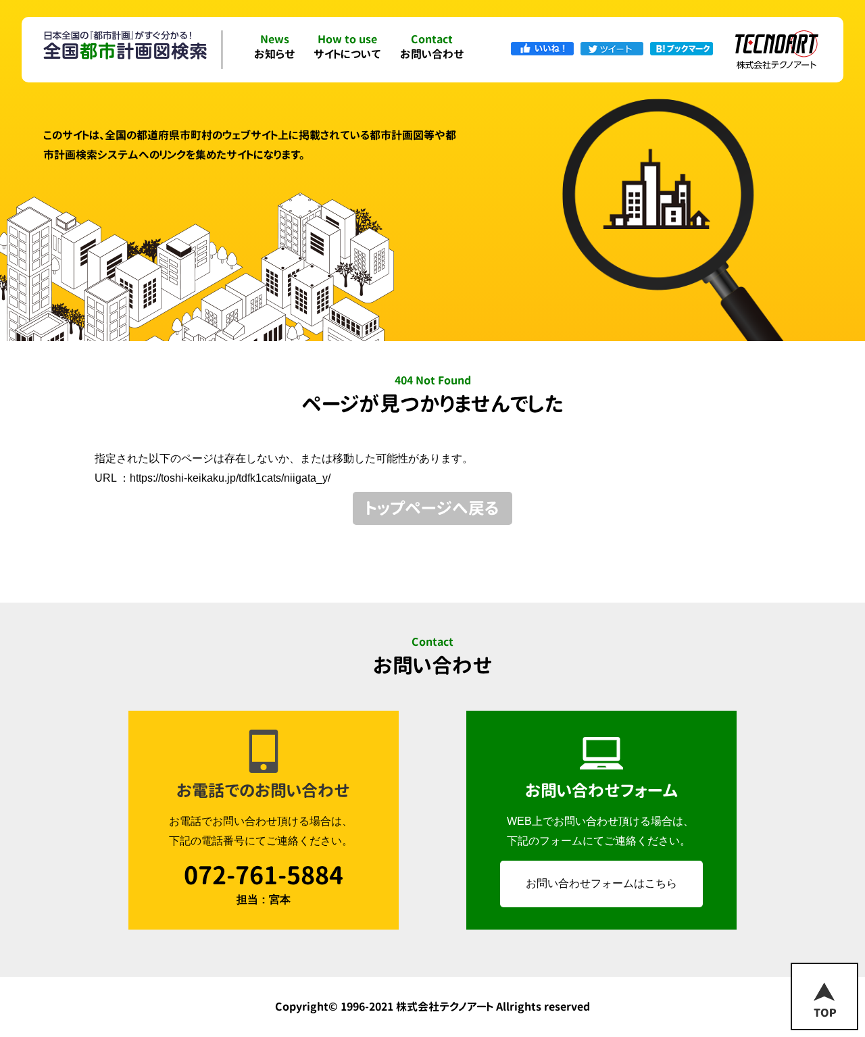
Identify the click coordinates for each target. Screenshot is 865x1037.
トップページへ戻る (432, 508)
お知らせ (274, 47)
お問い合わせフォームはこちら (601, 883)
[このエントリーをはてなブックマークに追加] (681, 47)
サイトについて (347, 47)
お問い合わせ (432, 47)
